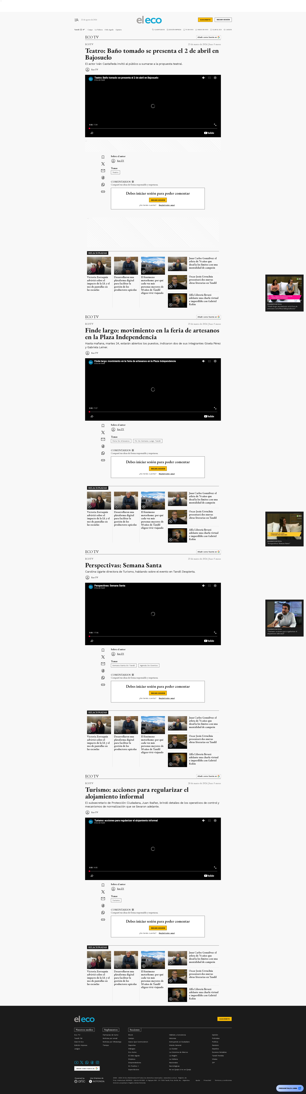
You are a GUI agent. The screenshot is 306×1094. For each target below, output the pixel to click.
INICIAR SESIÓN (158, 200)
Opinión (119, 29)
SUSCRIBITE (205, 20)
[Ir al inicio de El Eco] (149, 20)
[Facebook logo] (92, 1064)
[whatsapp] (103, 184)
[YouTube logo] (76, 1064)
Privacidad (207, 1080)
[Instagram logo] (97, 1064)
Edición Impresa (175, 29)
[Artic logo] (79, 1080)
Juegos (229, 29)
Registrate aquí (167, 205)
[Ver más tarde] (103, 157)
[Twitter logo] (81, 1064)
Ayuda (198, 1080)
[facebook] (103, 177)
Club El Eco (217, 29)
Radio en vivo (203, 29)
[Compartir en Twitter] (103, 164)
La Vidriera (99, 29)
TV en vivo (189, 29)
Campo (90, 29)
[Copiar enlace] (103, 191)
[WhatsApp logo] (87, 1064)
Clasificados (159, 29)
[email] (103, 171)
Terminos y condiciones (223, 1080)
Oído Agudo (109, 29)
